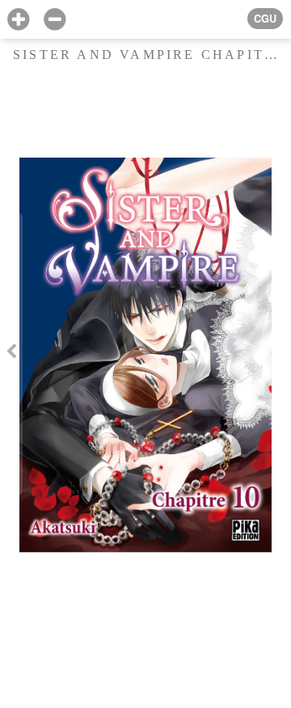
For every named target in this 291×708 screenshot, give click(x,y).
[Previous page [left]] (11, 354)
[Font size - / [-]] (54, 20)
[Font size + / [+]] (18, 20)
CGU (265, 18)
